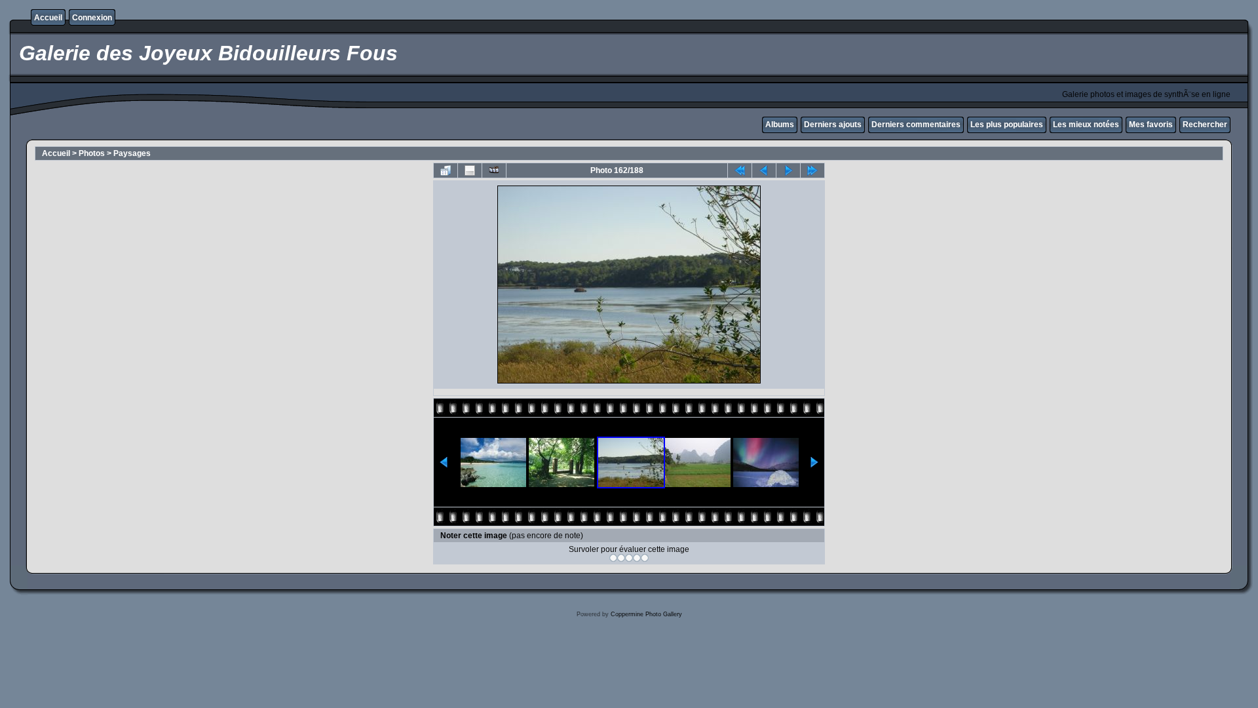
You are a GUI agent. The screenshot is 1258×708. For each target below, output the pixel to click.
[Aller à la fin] (812, 170)
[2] (621, 558)
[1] (613, 558)
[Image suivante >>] (788, 170)
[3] (629, 558)
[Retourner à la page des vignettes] (445, 170)
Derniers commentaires (916, 124)
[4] (637, 558)
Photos (92, 153)
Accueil (48, 17)
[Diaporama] (494, 170)
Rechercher (1205, 124)
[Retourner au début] (740, 170)
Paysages (132, 153)
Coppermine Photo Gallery (646, 614)
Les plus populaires (1006, 124)
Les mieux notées (1086, 124)
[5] (645, 558)
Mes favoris (1151, 124)
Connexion (92, 17)
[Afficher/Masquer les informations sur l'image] (470, 170)
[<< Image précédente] (764, 170)
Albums (779, 124)
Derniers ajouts (833, 124)
